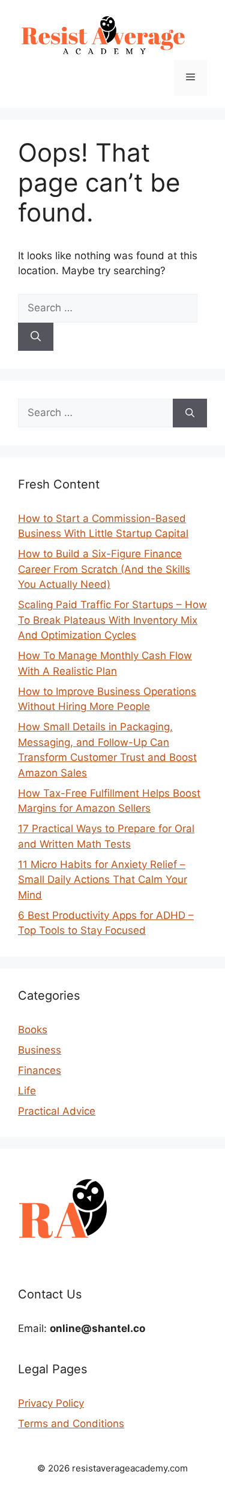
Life (27, 1091)
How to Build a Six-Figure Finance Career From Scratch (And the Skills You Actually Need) (104, 569)
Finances (39, 1070)
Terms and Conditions (71, 1424)
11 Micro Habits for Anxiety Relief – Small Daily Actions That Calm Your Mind (102, 879)
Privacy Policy (51, 1403)
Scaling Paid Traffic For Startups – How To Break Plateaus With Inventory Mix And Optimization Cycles (112, 620)
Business (39, 1050)
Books (32, 1030)
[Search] (35, 337)
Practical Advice (56, 1111)
